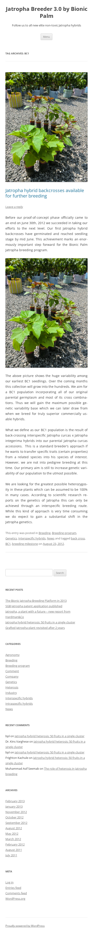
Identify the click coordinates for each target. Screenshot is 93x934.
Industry (11, 693)
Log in (9, 882)
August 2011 (13, 850)
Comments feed (16, 893)
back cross (78, 538)
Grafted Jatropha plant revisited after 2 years (35, 628)
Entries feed (13, 888)
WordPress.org (15, 899)
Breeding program (64, 533)
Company (12, 676)
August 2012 (13, 828)
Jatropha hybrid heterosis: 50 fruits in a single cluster (40, 622)
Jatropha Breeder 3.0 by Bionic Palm (46, 12)
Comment (12, 671)
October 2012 (14, 817)
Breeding (45, 533)
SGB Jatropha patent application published (33, 606)
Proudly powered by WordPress (25, 926)
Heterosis (11, 687)
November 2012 (16, 812)
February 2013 (15, 801)
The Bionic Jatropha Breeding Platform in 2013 (36, 601)
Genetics (11, 538)
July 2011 (11, 855)
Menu (46, 36)
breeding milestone (25, 544)
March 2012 (13, 839)
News (50, 538)
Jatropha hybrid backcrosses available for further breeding (44, 193)
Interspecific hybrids (32, 538)
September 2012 (16, 823)
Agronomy (12, 655)
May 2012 (11, 834)
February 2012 (15, 844)
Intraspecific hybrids (19, 704)
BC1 (8, 544)
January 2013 (14, 806)
